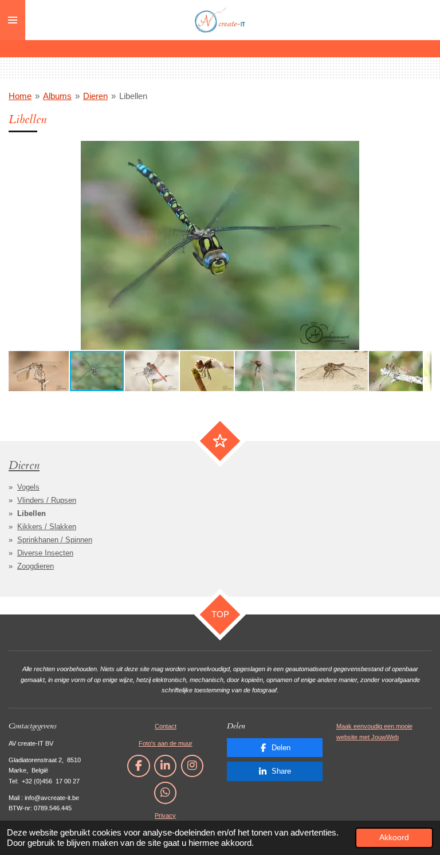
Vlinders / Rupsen (46, 500)
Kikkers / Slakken (46, 526)
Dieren (95, 96)
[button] (421, 151)
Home (20, 96)
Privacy (165, 815)
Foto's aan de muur (165, 743)
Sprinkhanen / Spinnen (54, 539)
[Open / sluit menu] (12, 20)
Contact (165, 726)
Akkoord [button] (394, 837)
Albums (57, 96)
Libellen (133, 96)
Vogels (28, 487)
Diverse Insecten (45, 553)
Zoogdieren (35, 566)
